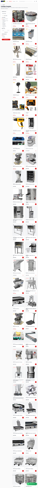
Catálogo (10, 1)
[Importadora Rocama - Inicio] (3, 1)
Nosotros (14, 1)
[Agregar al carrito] (23, 26)
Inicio (7, 1)
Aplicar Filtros (6, 39)
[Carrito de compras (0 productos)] (36, 1)
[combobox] (26, 1)
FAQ (16, 1)
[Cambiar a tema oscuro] (34, 1)
